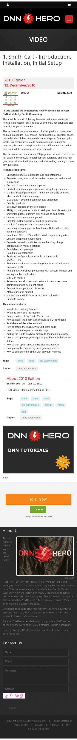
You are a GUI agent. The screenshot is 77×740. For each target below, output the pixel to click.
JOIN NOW (38, 499)
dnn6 (31, 360)
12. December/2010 (19, 85)
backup (48, 405)
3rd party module (48, 360)
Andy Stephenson (27, 368)
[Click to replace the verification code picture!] (14, 696)
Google (39, 725)
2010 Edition (15, 80)
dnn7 (46, 398)
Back (5, 477)
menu (61, 405)
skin (24, 411)
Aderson (54, 725)
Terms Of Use (21, 725)
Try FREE (38, 509)
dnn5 (20, 360)
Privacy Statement (62, 720)
